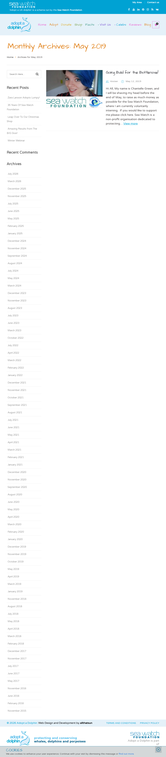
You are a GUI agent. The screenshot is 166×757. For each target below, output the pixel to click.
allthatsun (86, 723)
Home (10, 57)
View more (130, 123)
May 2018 (13, 621)
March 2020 (14, 524)
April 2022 (13, 352)
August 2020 (15, 494)
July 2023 (13, 315)
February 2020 (16, 531)
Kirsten (114, 81)
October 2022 (16, 337)
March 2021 (14, 449)
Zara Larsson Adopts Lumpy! (24, 97)
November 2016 (17, 688)
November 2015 (17, 710)
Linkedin (138, 9)
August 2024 (15, 263)
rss (152, 9)
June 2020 (13, 502)
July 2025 (13, 203)
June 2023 (13, 323)
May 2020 (13, 509)
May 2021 (13, 434)
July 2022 (13, 345)
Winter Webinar (16, 140)
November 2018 (17, 598)
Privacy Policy (149, 723)
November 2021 (17, 390)
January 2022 (15, 375)
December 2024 (17, 240)
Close (158, 749)
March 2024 (14, 285)
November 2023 (17, 300)
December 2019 (17, 546)
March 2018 (14, 636)
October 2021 (16, 397)
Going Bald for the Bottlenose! (132, 72)
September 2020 (17, 487)
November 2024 (17, 248)
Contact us (153, 2)
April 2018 (13, 628)
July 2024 (13, 270)
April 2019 (13, 576)
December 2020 (17, 472)
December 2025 (17, 188)
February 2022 (16, 367)
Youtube (134, 9)
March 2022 (14, 360)
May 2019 (13, 569)
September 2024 (17, 255)
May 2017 (13, 681)
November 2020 (17, 479)
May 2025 (13, 218)
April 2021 (13, 442)
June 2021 (13, 427)
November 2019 (17, 554)
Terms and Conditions (121, 723)
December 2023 (17, 293)
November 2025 (17, 196)
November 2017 (17, 658)
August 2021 (15, 412)
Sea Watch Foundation (69, 10)
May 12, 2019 (133, 81)
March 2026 (14, 181)
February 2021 (16, 457)
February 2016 (16, 703)
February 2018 (16, 643)
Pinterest (143, 9)
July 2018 (13, 613)
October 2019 (16, 561)
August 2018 (15, 606)
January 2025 (15, 233)
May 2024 (13, 278)
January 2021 (15, 464)
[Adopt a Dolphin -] (19, 24)
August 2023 (15, 308)
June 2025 (13, 211)
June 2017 (13, 673)
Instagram (148, 9)
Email (157, 9)
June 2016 (13, 695)
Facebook (129, 9)
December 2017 (17, 651)
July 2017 (13, 666)
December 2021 (17, 382)
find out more (126, 753)
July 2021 (13, 419)
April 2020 (13, 516)
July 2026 (13, 173)
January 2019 (15, 591)
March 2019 (14, 584)
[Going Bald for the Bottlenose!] (74, 89)
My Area (137, 2)
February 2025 (16, 226)
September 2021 (17, 405)
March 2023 (14, 330)
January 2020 (15, 539)
